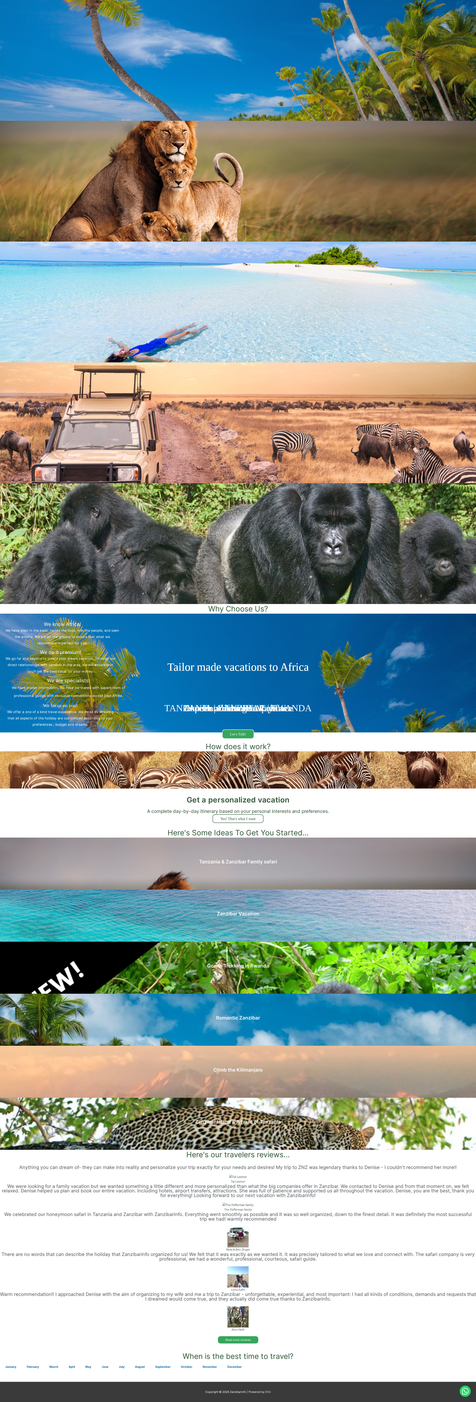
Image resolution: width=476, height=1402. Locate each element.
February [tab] (33, 1367)
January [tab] (10, 1367)
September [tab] (163, 1367)
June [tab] (105, 1367)
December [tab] (234, 1367)
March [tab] (53, 1367)
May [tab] (88, 1367)
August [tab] (140, 1367)
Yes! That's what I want (238, 819)
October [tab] (186, 1367)
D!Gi (268, 1392)
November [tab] (210, 1367)
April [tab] (72, 1367)
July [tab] (122, 1367)
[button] (465, 1391)
